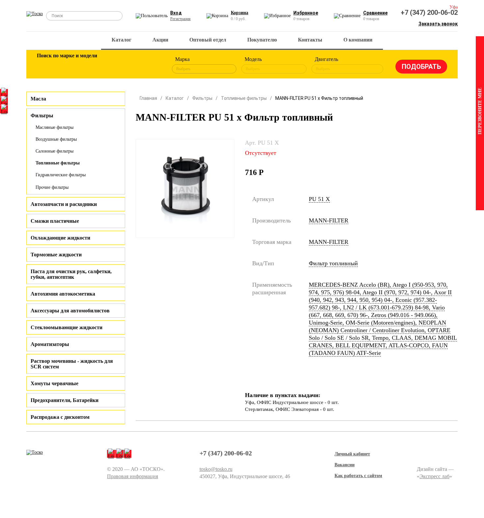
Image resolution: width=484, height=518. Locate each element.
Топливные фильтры (58, 162)
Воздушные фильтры (56, 139)
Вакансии (345, 464)
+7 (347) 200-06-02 (429, 12)
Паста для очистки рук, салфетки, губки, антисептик (71, 274)
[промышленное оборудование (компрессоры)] (152, 65)
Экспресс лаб (434, 476)
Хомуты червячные (54, 383)
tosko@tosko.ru (216, 469)
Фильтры (202, 98)
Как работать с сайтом (358, 475)
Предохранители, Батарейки (64, 400)
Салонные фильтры (54, 151)
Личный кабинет (352, 453)
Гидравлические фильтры (61, 174)
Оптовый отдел (207, 40)
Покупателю (262, 40)
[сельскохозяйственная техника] (109, 65)
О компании (357, 40)
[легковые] (45, 65)
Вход (176, 12)
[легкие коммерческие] (66, 65)
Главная (148, 98)
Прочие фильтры (52, 187)
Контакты (310, 40)
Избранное (305, 12)
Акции (160, 40)
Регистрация (180, 18)
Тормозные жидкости (56, 254)
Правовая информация (132, 476)
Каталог (121, 40)
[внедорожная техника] (130, 65)
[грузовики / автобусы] (88, 65)
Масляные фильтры (54, 127)
